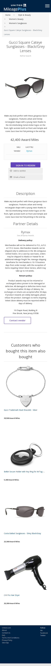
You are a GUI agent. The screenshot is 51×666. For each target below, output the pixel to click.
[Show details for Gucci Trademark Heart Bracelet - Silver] (25, 387)
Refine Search (25, 56)
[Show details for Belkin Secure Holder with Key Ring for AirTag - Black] (25, 448)
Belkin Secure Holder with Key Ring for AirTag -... (24, 472)
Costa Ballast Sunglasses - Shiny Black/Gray (22, 533)
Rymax (29, 151)
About (4, 630)
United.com (6, 628)
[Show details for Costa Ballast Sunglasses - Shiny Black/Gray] (25, 510)
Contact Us (6, 633)
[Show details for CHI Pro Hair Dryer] (25, 572)
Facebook (44, 633)
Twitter (43, 635)
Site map (5, 642)
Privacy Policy (7, 640)
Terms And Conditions (10, 638)
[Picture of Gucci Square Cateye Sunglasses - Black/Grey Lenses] (25, 86)
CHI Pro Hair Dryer (12, 595)
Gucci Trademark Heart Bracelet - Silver (20, 410)
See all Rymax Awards (25, 235)
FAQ (3, 635)
